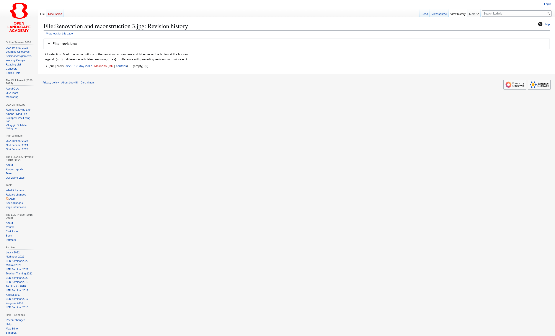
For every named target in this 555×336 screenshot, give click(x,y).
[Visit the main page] (19, 17)
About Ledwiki (69, 82)
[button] (296, 44)
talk (111, 66)
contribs (121, 66)
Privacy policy (50, 82)
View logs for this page (59, 33)
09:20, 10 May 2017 (78, 66)
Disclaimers (88, 82)
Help (547, 24)
